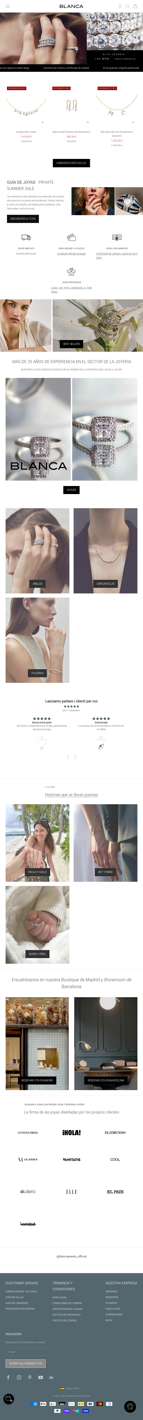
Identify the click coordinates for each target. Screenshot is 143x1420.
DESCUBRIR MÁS (71, 775)
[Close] (100, 642)
